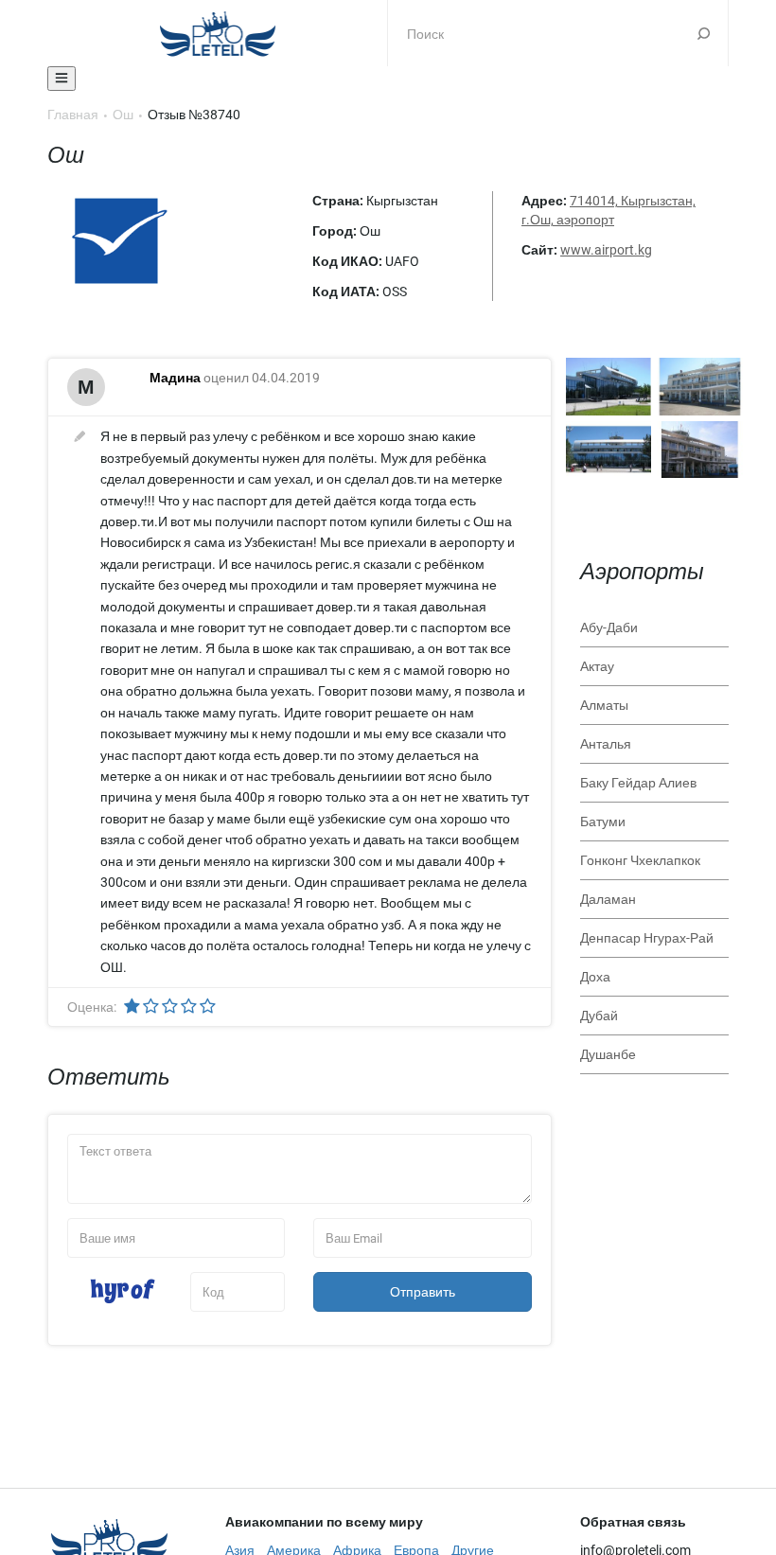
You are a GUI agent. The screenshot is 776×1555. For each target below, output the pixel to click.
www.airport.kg (606, 249)
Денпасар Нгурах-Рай (647, 937)
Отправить (422, 1291)
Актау (597, 666)
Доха (595, 976)
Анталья (605, 743)
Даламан (608, 899)
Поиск (703, 33)
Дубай (599, 1015)
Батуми (603, 821)
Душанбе (608, 1054)
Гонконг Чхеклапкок (640, 860)
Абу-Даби (609, 627)
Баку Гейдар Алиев (638, 782)
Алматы (604, 705)
